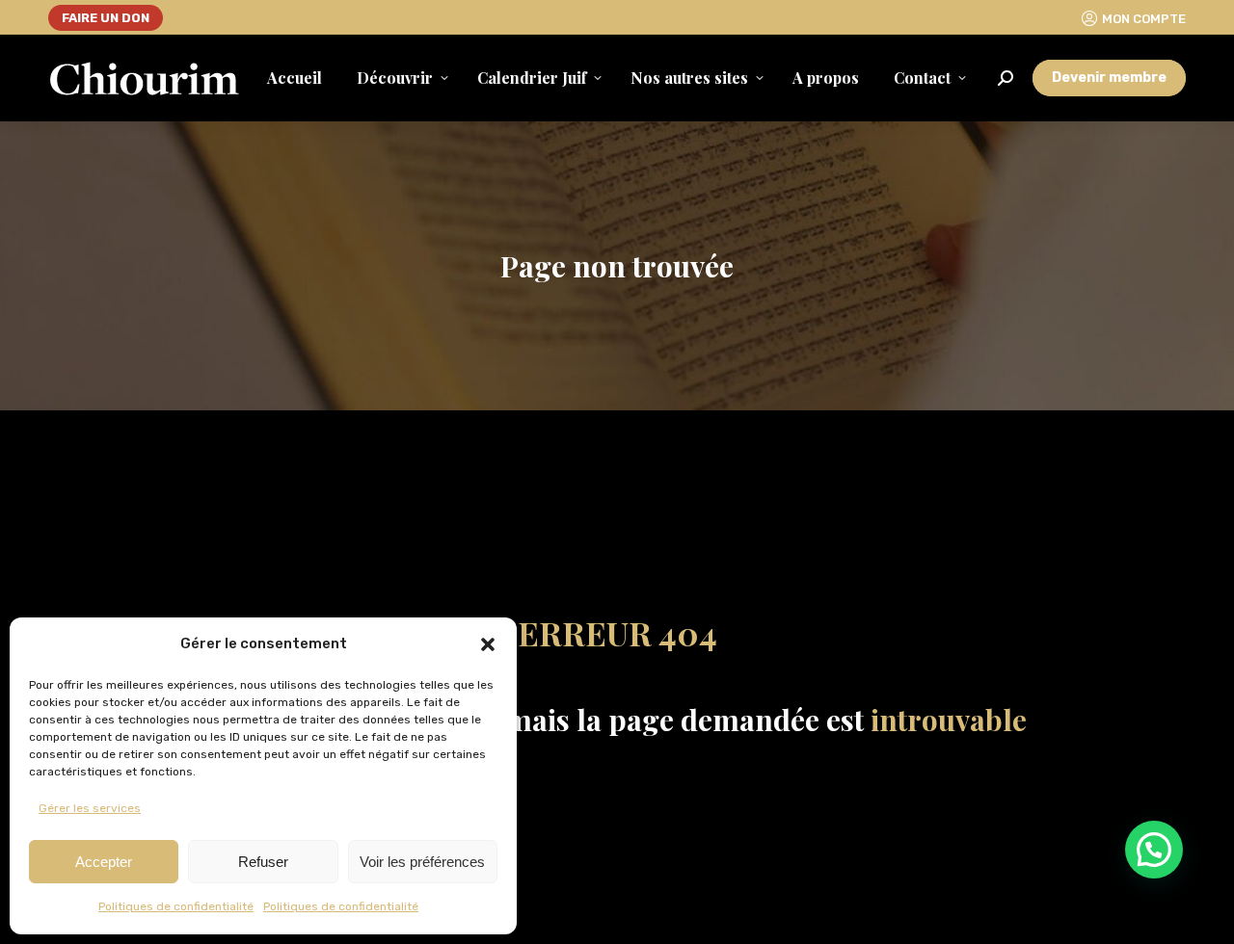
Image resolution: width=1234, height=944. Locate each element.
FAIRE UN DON (105, 18)
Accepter (103, 861)
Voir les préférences (422, 861)
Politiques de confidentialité (176, 906)
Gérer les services (90, 808)
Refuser (263, 861)
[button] (487, 644)
